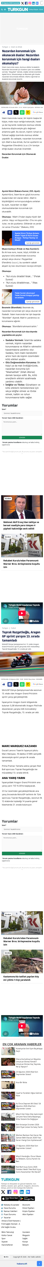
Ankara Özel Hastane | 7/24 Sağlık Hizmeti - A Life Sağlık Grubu (11, 1223)
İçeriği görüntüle (33, 243)
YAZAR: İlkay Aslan (29, 679)
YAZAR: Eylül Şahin (28, 107)
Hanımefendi (7, 1245)
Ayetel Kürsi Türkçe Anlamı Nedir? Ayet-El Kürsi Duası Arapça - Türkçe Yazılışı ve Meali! (27, 236)
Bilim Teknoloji (8, 1232)
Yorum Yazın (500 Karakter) (12, 418)
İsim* (4, 409)
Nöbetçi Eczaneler (11, 1205)
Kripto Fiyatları (28, 1211)
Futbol (13, 628)
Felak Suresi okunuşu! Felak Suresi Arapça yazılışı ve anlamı (27, 295)
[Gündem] (22, 507)
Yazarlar (7, 1217)
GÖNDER (22, 437)
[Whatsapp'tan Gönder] (22, 112)
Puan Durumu (10, 1214)
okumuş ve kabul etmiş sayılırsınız (20, 443)
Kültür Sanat (7, 1235)
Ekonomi (26, 1205)
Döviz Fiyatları (28, 1208)
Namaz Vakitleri (10, 1211)
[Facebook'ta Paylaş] (9, 112)
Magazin (26, 1235)
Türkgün (5, 47)
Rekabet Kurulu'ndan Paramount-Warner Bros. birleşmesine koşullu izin (21, 564)
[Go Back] (39, 1263)
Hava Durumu (10, 1208)
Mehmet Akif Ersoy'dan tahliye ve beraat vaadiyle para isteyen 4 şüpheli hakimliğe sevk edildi (21, 525)
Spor (4, 1238)
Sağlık (25, 1238)
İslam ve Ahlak (16, 47)
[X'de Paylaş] (16, 112)
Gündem (26, 1232)
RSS (6, 1257)
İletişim (25, 1245)
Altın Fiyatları (27, 1214)
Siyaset (5, 1241)
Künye (25, 1241)
